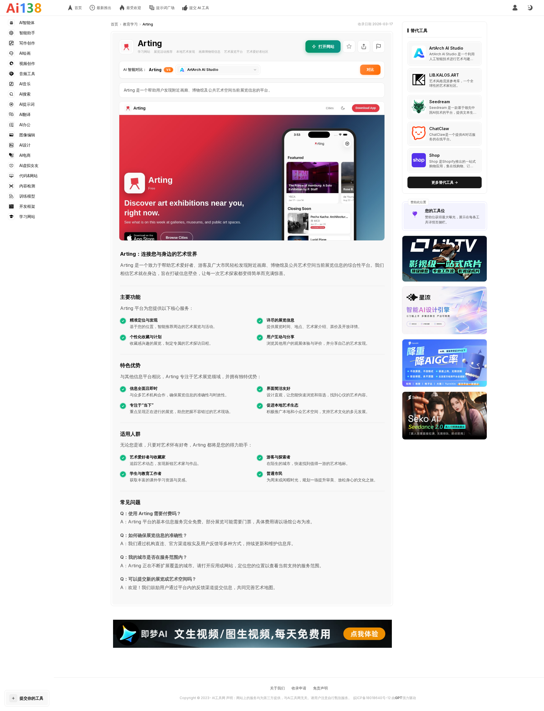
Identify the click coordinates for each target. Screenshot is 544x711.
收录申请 (299, 688)
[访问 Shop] (419, 160)
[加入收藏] (349, 46)
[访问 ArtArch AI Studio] (419, 53)
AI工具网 (218, 698)
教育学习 (130, 24)
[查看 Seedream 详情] (444, 107)
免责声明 (320, 688)
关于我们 (277, 688)
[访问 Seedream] (419, 107)
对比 (370, 69)
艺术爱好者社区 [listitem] (257, 52)
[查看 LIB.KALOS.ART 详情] (444, 80)
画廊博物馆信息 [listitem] (209, 52)
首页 (114, 24)
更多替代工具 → (445, 182)
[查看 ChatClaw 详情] (444, 134)
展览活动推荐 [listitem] (163, 52)
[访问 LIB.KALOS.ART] (419, 80)
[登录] (515, 8)
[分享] (364, 46)
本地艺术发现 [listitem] (185, 52)
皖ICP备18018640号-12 (372, 698)
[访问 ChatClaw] (419, 133)
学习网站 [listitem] (144, 52)
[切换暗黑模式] (530, 8)
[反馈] (378, 46)
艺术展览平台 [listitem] (233, 52)
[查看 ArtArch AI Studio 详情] (444, 54)
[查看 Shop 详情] (444, 161)
